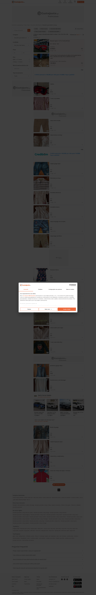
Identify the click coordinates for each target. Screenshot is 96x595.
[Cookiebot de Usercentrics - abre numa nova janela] (70, 285)
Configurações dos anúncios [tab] (55, 289)
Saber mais (47, 309)
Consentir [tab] (26, 289)
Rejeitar (29, 309)
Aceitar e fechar (66, 309)
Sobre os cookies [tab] (70, 289)
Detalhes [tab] (40, 289)
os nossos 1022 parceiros (29, 295)
